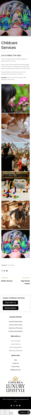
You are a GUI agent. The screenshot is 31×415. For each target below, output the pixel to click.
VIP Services (11, 265)
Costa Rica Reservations (16, 331)
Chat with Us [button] (10, 302)
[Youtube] (20, 405)
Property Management (15, 347)
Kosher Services (8, 281)
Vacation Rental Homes (15, 321)
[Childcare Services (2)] (15, 98)
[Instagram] (14, 405)
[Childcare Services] (15, 244)
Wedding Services (15, 369)
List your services (15, 344)
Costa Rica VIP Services (15, 328)
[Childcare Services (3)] (15, 127)
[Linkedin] (17, 405)
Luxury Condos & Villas (15, 325)
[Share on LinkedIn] (6, 271)
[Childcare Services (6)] (15, 215)
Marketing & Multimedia (15, 350)
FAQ (15, 360)
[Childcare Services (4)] (15, 156)
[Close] (11, 413)
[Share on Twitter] (4, 271)
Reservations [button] (10, 308)
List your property (15, 341)
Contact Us (15, 363)
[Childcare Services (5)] (15, 186)
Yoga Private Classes (22, 281)
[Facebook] (11, 405)
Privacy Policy (16, 366)
